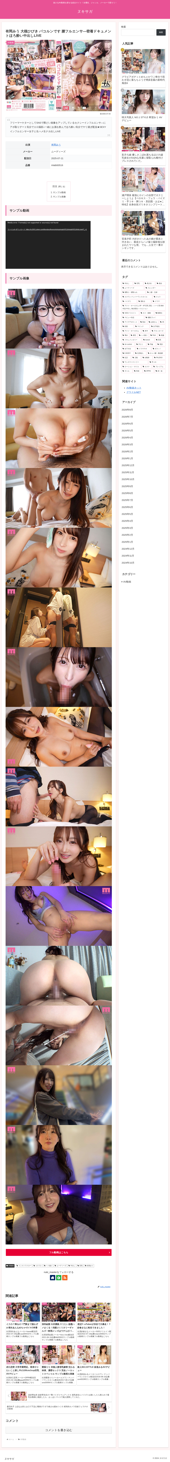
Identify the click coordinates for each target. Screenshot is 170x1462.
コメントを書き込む (58, 1430)
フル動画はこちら (58, 1252)
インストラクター (25, 1266)
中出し (73, 1266)
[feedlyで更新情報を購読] (58, 1277)
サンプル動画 (59, 192)
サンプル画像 (59, 196)
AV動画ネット (133, 388)
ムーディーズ (61, 1266)
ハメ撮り (49, 1266)
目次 (54, 186)
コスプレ (38, 1266)
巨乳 (81, 1266)
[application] (48, 245)
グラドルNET (133, 392)
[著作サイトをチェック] (52, 1277)
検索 (123, 26)
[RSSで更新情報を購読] (64, 1277)
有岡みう (56, 144)
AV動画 (11, 1266)
